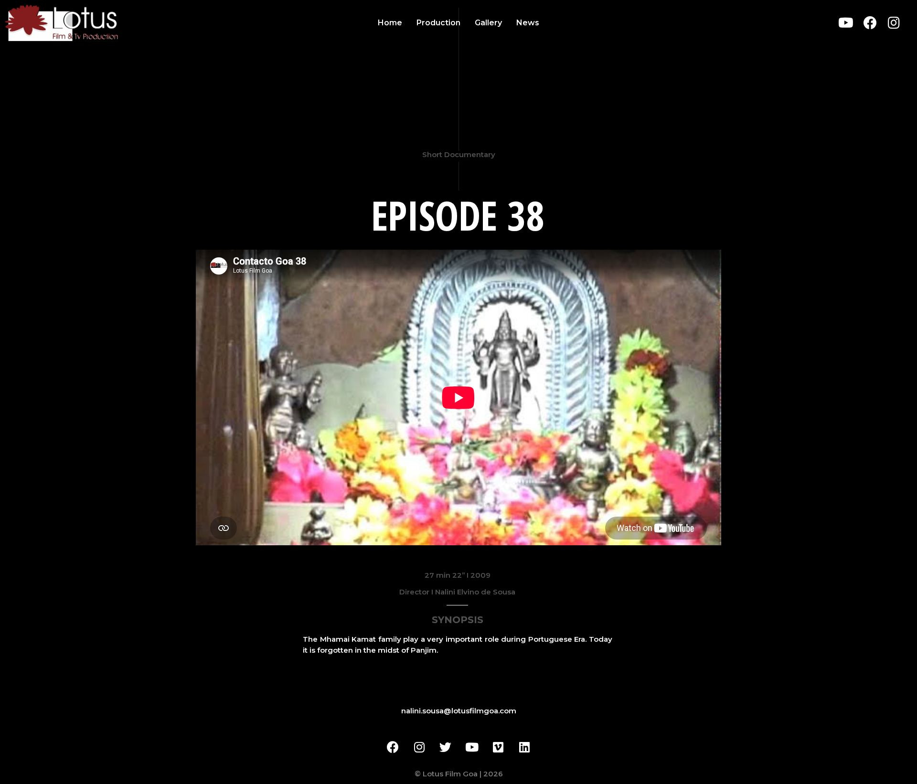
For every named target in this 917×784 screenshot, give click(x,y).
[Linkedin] (524, 747)
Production (438, 22)
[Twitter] (446, 747)
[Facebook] (870, 23)
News (527, 22)
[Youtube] (846, 23)
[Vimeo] (498, 747)
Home (390, 22)
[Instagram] (894, 23)
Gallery (488, 22)
